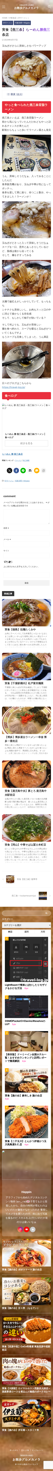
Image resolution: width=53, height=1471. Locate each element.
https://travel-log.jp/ (13, 387)
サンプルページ (37, 1450)
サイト (6, 550)
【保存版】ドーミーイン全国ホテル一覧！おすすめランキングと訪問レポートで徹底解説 (25, 1057)
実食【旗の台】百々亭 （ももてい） (21, 1308)
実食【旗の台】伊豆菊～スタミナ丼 (20, 1430)
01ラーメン (9, 481)
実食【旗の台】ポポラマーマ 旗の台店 (22, 1269)
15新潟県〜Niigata (22, 481)
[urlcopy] (43, 470)
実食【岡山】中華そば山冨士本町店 (25, 844)
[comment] (36, 470)
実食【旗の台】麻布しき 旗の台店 (23, 1095)
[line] (23, 470)
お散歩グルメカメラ (26, 8)
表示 (19, 94)
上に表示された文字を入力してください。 (21, 566)
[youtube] (26, 1229)
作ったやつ (14, 1450)
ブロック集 (25, 1450)
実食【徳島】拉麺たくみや (20, 629)
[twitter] (9, 470)
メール (7, 539)
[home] (32, 1229)
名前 (6, 528)
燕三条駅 (26, 460)
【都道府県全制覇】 (26, 1455)
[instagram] (20, 1229)
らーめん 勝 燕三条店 (12, 454)
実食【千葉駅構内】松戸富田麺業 (24, 683)
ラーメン (18, 460)
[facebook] (16, 470)
